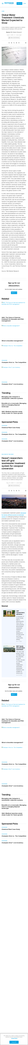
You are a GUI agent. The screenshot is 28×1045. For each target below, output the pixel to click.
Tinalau (11, 646)
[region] (14, 1039)
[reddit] (16, 42)
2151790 (7, 646)
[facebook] (9, 42)
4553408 (8, 495)
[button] (3, 3)
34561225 (10, 611)
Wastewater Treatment (8, 454)
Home (3, 11)
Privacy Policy (14, 1038)
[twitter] (14, 42)
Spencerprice (14, 495)
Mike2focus (10, 612)
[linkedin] (11, 42)
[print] (25, 42)
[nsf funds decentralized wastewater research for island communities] (9, 648)
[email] (19, 42)
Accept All (14, 1042)
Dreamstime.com (21, 495)
